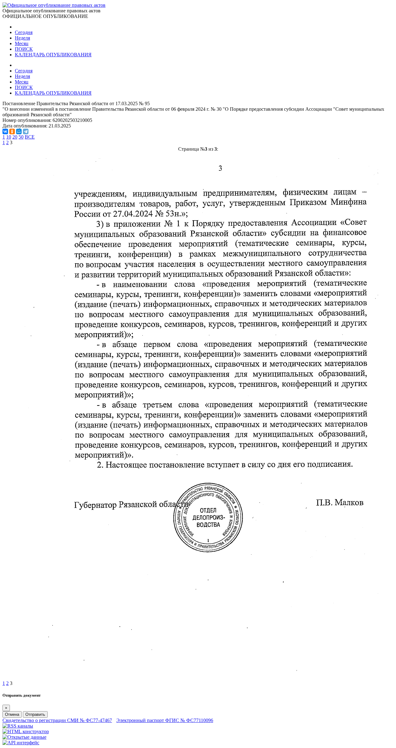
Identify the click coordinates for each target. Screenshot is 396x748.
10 (8, 137)
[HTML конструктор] (25, 731)
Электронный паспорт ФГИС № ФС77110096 (164, 720)
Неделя (22, 38)
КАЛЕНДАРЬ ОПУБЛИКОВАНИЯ (53, 54)
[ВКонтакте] (5, 131)
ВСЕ (30, 137)
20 (14, 137)
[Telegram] (25, 131)
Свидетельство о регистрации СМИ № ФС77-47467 (57, 720)
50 (21, 137)
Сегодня (23, 32)
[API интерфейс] (20, 742)
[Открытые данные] (24, 737)
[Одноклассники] (12, 131)
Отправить (35, 714)
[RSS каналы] (17, 726)
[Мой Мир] (19, 131)
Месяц (21, 43)
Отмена (12, 714)
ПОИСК (24, 49)
